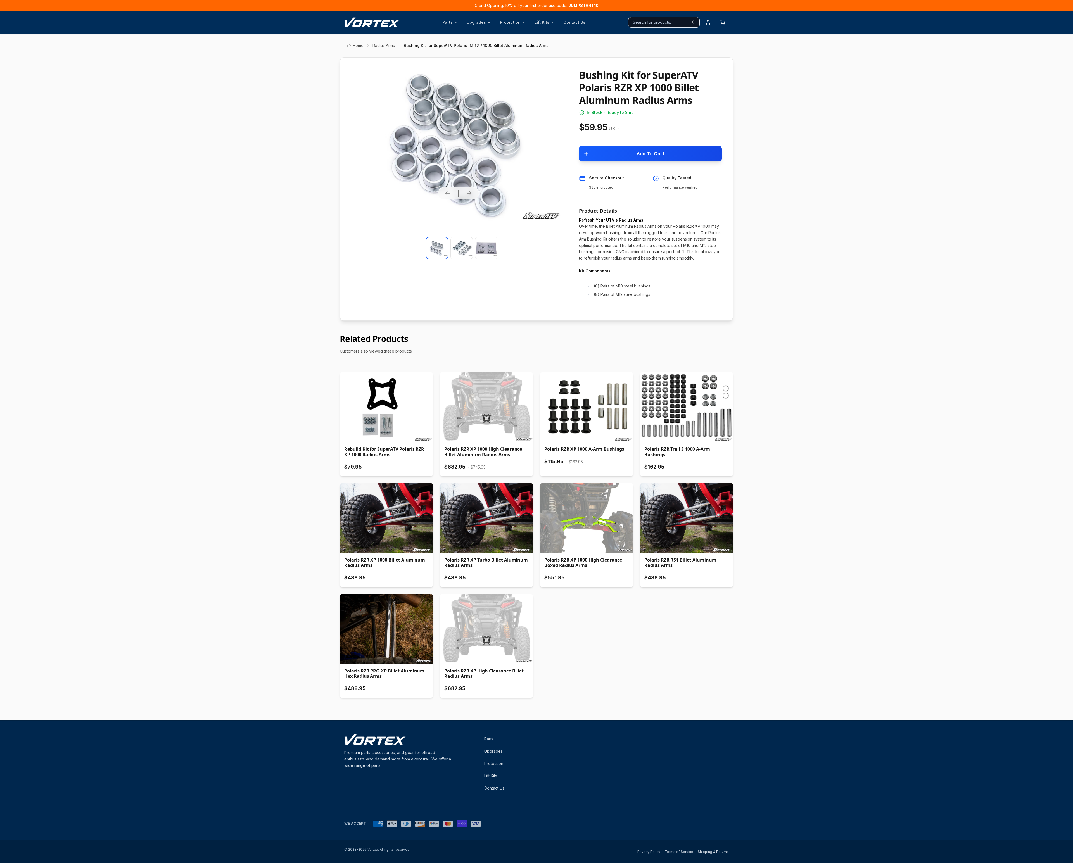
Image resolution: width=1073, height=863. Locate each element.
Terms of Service (679, 852)
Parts (447, 22)
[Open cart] (722, 22)
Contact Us (574, 22)
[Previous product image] (447, 193)
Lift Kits (542, 22)
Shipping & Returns (713, 852)
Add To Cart (650, 153)
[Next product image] (469, 193)
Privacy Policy (648, 852)
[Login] (708, 22)
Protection (510, 22)
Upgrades (476, 22)
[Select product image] (437, 248)
